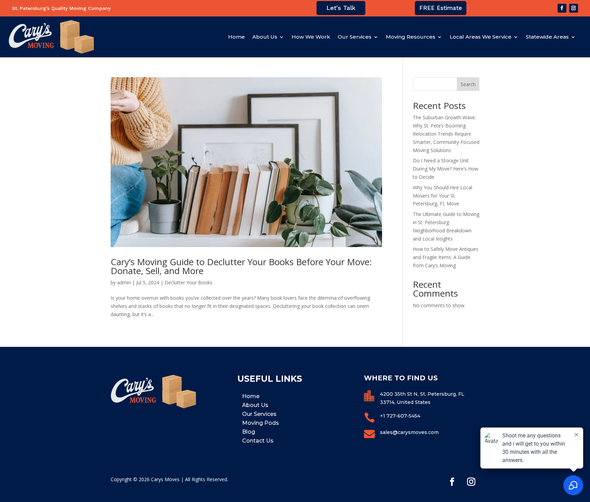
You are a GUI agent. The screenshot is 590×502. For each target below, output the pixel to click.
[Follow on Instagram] (573, 8)
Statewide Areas (547, 36)
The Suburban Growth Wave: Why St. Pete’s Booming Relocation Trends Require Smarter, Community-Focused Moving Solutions (446, 133)
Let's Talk (340, 7)
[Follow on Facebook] (562, 8)
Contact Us (257, 440)
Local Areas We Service (480, 36)
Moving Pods (260, 423)
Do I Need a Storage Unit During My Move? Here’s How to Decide (445, 168)
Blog (248, 432)
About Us (264, 36)
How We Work (311, 36)
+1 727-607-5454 (400, 416)
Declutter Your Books (188, 282)
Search (468, 84)
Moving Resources (410, 36)
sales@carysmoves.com (409, 432)
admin (124, 282)
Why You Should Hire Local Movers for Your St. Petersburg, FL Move (442, 195)
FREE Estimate (440, 7)
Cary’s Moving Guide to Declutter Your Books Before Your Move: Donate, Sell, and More (241, 266)
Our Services (354, 36)
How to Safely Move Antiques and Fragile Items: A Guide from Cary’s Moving (445, 257)
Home (236, 36)
